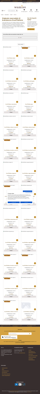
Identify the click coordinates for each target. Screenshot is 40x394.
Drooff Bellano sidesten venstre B (11, 127)
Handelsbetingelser (5, 370)
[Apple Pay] (20, 384)
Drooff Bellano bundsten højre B (11, 288)
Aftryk (3, 369)
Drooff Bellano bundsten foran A (28, 288)
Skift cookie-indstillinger (6, 373)
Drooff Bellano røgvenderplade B (29, 173)
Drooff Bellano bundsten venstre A (11, 265)
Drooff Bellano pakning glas (28, 81)
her (14, 199)
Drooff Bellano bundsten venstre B (11, 150)
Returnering (31, 354)
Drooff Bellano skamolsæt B (11, 81)
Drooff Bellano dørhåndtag (29, 311)
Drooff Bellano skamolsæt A (11, 104)
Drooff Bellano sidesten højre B (29, 127)
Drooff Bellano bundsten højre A (28, 265)
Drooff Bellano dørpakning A (11, 242)
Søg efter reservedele (32, 357)
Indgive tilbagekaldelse (6, 375)
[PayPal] (16, 384)
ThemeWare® (29, 391)
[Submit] (30, 333)
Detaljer (11, 66)
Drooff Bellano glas (29, 104)
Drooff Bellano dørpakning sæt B (11, 219)
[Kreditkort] (23, 384)
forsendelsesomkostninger (14, 390)
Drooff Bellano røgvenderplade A (29, 242)
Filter (21, 37)
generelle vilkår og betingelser (20, 342)
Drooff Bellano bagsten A (29, 219)
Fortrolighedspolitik (28, 192)
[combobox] (12, 11)
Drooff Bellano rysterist (29, 58)
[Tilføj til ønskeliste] (17, 56)
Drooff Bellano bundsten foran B (28, 150)
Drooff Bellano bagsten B (11, 173)
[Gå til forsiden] (20, 6)
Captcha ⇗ (14, 338)
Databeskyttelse (4, 367)
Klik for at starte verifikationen (10, 337)
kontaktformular (36, 2)
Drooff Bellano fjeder (11, 58)
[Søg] (17, 11)
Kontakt (30, 350)
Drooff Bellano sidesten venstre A (11, 311)
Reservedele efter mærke (33, 355)
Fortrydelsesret (4, 372)
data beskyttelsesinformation (25, 341)
